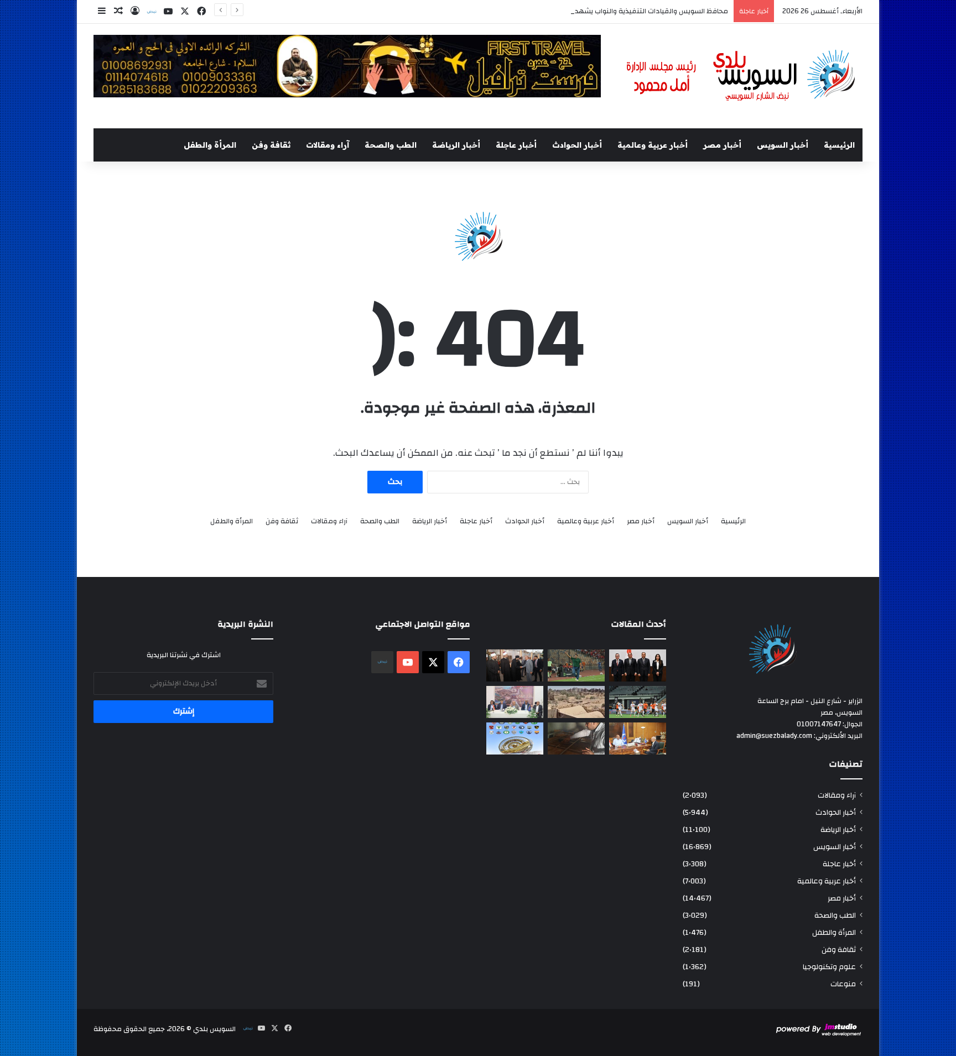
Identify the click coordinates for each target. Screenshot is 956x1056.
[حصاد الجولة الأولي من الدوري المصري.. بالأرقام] (514, 738)
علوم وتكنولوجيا (829, 966)
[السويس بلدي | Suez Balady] (741, 76)
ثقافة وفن (271, 145)
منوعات (843, 984)
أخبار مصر (722, 145)
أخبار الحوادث (577, 145)
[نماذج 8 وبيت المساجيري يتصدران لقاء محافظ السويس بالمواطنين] (514, 702)
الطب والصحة (391, 145)
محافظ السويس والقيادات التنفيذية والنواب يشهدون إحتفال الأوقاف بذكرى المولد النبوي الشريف (580, 11)
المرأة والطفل (210, 145)
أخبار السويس (782, 145)
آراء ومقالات (327, 145)
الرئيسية (839, 145)
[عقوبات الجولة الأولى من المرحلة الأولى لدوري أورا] (576, 665)
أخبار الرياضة (456, 145)
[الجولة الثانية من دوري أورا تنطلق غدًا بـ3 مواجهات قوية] (637, 702)
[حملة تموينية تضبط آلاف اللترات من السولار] (576, 738)
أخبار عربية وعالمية (652, 145)
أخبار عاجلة (516, 145)
